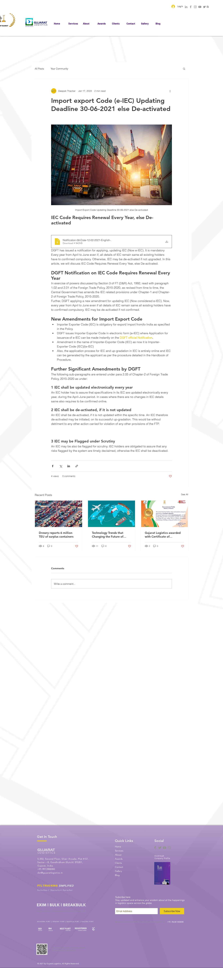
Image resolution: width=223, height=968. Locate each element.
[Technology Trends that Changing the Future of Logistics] (111, 514)
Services (119, 850)
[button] (184, 68)
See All (184, 494)
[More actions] (170, 91)
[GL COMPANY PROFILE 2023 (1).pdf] (162, 873)
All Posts (39, 68)
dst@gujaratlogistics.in (50, 872)
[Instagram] (195, 7)
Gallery (118, 871)
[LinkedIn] (186, 7)
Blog (117, 875)
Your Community (59, 68)
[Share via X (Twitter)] (60, 466)
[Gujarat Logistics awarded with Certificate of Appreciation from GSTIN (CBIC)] (164, 514)
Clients (118, 862)
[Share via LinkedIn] (68, 466)
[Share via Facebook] (52, 466)
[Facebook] (190, 7)
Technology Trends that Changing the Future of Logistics (107, 534)
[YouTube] (200, 7)
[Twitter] (204, 7)
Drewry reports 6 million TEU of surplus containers (56, 534)
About (118, 854)
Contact (119, 867)
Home (118, 846)
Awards (119, 858)
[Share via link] (76, 466)
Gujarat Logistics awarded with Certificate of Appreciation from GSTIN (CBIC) (163, 534)
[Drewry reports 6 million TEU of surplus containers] (58, 514)
